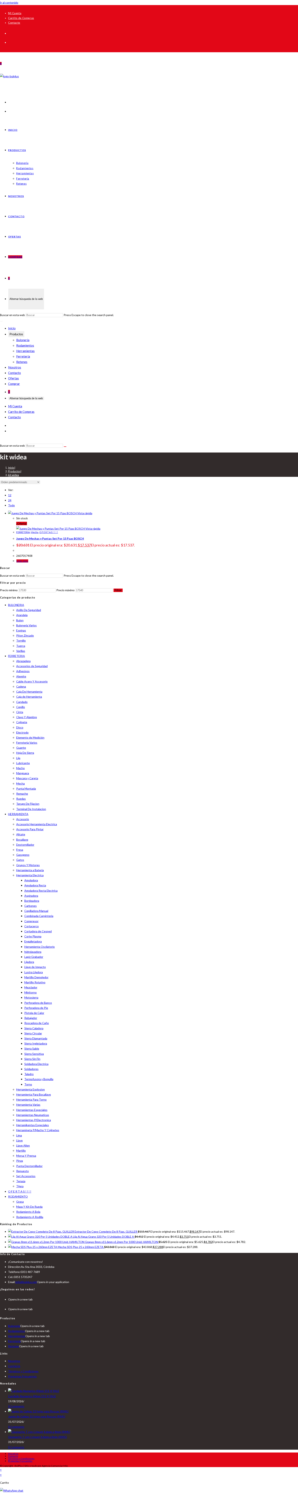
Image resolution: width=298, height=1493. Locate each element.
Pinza (19, 1160)
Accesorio (22, 819)
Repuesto (22, 1171)
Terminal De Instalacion (31, 809)
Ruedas (21, 798)
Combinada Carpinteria (38, 916)
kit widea (13, 475)
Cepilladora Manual (36, 911)
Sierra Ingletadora (35, 1043)
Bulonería (22, 340)
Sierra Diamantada (35, 1038)
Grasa (20, 1201)
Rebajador (30, 1018)
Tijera (20, 1186)
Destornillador (25, 844)
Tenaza (20, 1181)
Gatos (20, 860)
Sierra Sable (31, 1048)
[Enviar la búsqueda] (65, 446)
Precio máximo (65, 590)
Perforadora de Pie (36, 1008)
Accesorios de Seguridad (32, 666)
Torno (28, 1084)
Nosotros (14, 367)
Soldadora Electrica (36, 1064)
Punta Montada (26, 788)
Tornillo (21, 640)
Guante (21, 747)
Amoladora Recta (35, 885)
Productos (16, 334)
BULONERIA (16, 605)
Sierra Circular (33, 1033)
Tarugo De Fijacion (27, 803)
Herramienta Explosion (30, 1089)
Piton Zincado (25, 635)
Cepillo (20, 707)
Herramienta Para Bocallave (33, 1094)
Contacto (14, 22)
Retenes (21, 362)
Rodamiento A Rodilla (29, 1217)
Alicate (20, 834)
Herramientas (25, 351)
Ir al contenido (9, 2)
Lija (18, 758)
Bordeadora (31, 900)
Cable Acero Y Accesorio (32, 681)
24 (9, 500)
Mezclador (30, 987)
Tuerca (20, 645)
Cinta (19, 712)
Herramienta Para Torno (31, 1099)
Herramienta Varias (28, 1104)
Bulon (20, 620)
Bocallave (22, 839)
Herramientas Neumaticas (32, 1115)
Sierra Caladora (33, 1028)
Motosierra (31, 997)
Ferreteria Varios (26, 742)
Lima (19, 1135)
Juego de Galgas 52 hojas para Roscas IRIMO (36, 1416)
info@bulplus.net (26, 1282)
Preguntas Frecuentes (22, 1376)
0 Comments (16, 1406)
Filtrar (118, 590)
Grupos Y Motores (28, 865)
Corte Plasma (32, 936)
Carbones (30, 905)
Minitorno (30, 992)
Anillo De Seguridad (28, 610)
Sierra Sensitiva (34, 1053)
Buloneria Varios (26, 625)
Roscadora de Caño (36, 1023)
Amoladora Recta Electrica (41, 890)
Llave (19, 1140)
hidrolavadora (32, 951)
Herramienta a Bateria (30, 870)
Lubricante (23, 763)
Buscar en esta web (13, 315)
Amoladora (31, 880)
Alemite (21, 676)
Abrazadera (23, 661)
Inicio (12, 328)
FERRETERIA (23, 532)
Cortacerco (31, 926)
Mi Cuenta (14, 13)
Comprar (14, 383)
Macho (20, 768)
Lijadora (29, 962)
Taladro (29, 1074)
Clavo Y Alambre (26, 717)
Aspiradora (31, 895)
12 (9, 495)
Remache (22, 793)
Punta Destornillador (29, 1166)
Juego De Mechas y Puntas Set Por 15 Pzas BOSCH (50, 538)
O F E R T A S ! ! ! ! (48, 532)
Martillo (21, 1150)
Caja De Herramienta (29, 691)
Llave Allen (23, 1145)
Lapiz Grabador (33, 956)
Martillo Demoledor (36, 977)
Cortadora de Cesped (38, 931)
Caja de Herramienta (29, 696)
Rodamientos (25, 345)
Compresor (31, 921)
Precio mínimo (9, 590)
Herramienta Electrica (30, 875)
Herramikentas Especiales (32, 1125)
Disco (19, 727)
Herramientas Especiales (31, 1110)
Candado (22, 702)
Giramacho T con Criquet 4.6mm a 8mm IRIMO (37, 1437)
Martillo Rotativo (34, 982)
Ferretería (23, 356)
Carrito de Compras (21, 18)
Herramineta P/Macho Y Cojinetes (37, 1130)
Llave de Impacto (35, 967)
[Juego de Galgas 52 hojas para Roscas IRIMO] (38, 1411)
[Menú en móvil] (1, 321)
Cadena (21, 686)
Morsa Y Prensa (26, 1155)
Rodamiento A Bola (28, 1211)
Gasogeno (22, 854)
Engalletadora (33, 941)
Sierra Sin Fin (32, 1059)
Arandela (22, 615)
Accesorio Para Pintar (30, 829)
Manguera (22, 773)
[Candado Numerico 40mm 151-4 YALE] (33, 1391)
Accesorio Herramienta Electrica (36, 824)
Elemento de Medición (30, 737)
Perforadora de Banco (38, 1002)
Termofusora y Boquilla (38, 1079)
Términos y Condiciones (23, 1371)
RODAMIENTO (18, 1196)
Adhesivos (23, 671)
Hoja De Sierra (25, 752)
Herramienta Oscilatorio (39, 946)
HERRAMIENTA (18, 814)
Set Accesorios (25, 1176)
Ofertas (13, 378)
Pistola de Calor (34, 1013)
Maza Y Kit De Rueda (29, 1206)
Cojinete (21, 722)
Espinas (21, 630)
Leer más (22, 560)
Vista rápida (84, 513)
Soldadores (31, 1069)
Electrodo (22, 732)
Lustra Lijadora (33, 972)
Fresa (19, 849)
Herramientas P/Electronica (33, 1120)
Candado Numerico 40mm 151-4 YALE (32, 1396)
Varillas (20, 651)
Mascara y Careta (27, 778)
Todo (11, 505)
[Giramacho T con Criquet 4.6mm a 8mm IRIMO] (39, 1431)
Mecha (34, 532)
